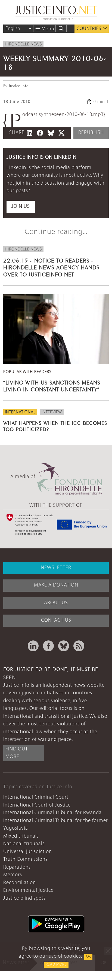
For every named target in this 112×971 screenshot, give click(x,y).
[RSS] (78, 645)
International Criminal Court (36, 797)
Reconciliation (19, 882)
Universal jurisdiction (27, 851)
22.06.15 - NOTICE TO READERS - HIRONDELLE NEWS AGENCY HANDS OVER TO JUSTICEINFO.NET (51, 266)
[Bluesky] (63, 645)
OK (88, 957)
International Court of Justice (37, 805)
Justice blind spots (24, 898)
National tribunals (24, 844)
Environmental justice (28, 890)
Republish (91, 132)
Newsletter (56, 567)
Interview (52, 412)
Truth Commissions (25, 859)
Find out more (16, 753)
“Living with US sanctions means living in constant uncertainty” (51, 385)
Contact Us (56, 620)
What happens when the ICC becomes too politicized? (55, 425)
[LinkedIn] (33, 645)
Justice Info (18, 86)
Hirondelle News (23, 44)
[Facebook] (48, 645)
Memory (13, 875)
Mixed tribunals (21, 836)
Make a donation (56, 585)
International (20, 412)
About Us (56, 603)
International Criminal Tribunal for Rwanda (52, 813)
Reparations (17, 867)
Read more (56, 965)
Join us (20, 206)
